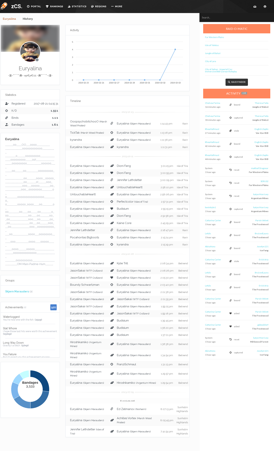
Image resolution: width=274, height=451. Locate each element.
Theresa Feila (261, 103)
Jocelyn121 (262, 246)
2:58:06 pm (167, 194)
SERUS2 (264, 181)
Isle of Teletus (212, 45)
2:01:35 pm (167, 299)
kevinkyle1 (210, 207)
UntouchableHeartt (129, 187)
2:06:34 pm (166, 263)
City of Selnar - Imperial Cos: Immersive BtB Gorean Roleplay (221, 70)
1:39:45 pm (167, 320)
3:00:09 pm (167, 180)
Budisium (123, 208)
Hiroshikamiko (79, 342)
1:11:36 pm (166, 139)
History (28, 18)
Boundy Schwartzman (84, 284)
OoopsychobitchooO (84, 121)
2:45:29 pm (167, 223)
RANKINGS (56, 6)
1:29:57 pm (167, 373)
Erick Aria (263, 259)
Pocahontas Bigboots (84, 237)
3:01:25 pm (167, 166)
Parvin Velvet (261, 220)
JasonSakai (77, 270)
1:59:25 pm (167, 306)
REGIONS (100, 6)
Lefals (208, 233)
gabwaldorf (262, 324)
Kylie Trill (122, 263)
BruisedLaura (261, 233)
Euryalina (9, 18)
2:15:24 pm (167, 237)
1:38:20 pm (166, 328)
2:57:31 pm (167, 201)
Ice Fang (264, 250)
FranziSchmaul (126, 364)
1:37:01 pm (167, 335)
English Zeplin (261, 129)
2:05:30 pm (166, 277)
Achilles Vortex (126, 418)
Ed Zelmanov (126, 409)
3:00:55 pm (166, 173)
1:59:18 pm (167, 313)
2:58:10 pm (167, 187)
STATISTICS (78, 6)
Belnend (183, 263)
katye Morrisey (260, 194)
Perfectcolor (125, 201)
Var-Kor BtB (262, 133)
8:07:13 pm (166, 409)
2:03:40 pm (166, 284)
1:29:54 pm (167, 382)
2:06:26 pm (167, 270)
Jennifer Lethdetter (129, 180)
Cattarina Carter (213, 220)
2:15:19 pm (167, 244)
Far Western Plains (214, 37)
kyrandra (76, 139)
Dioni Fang (124, 166)
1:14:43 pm (166, 123)
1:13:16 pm (166, 132)
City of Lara (210, 61)
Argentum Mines (259, 198)
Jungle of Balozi (213, 53)
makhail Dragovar (259, 168)
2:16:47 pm (167, 230)
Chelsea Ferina (212, 103)
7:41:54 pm (167, 431)
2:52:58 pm (167, 216)
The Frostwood (260, 224)
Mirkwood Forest (259, 341)
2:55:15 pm (167, 208)
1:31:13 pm (167, 364)
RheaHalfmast (212, 129)
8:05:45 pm (166, 420)
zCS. (16, 6)
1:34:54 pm (167, 355)
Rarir (185, 123)
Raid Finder (238, 82)
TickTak (75, 132)
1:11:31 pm (166, 147)
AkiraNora (210, 246)
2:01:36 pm (166, 292)
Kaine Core (124, 223)
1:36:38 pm (166, 344)
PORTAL (35, 6)
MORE (118, 6)
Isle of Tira (182, 166)
